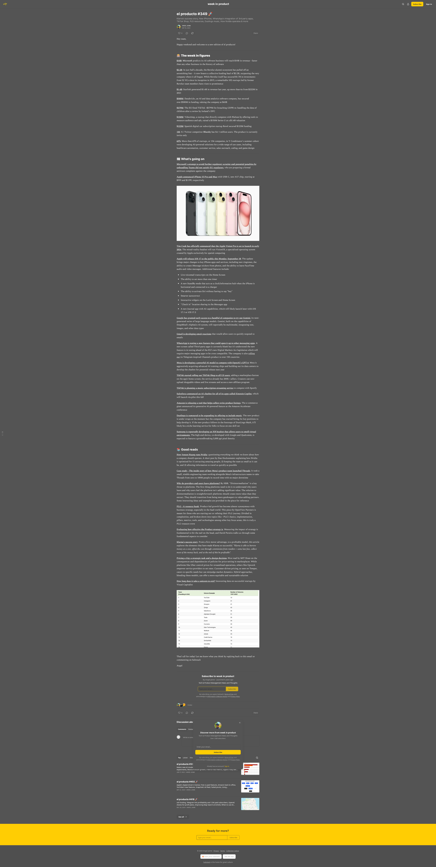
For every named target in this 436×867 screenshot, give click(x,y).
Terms (222, 851)
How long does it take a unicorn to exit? (196, 581)
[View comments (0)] (187, 33)
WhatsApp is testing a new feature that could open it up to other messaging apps (216, 343)
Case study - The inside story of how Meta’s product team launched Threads (213, 470)
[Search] (403, 4)
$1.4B (179, 89)
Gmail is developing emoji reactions (194, 334)
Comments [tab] (182, 729)
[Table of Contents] (2, 433)
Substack (206, 862)
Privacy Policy (235, 760)
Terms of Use (229, 757)
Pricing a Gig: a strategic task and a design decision (202, 558)
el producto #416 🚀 (187, 799)
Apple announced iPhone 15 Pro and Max (197, 177)
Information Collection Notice (217, 760)
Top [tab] (179, 758)
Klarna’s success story (187, 542)
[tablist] (186, 729)
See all (181, 817)
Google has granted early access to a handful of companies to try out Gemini (213, 318)
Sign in (429, 4)
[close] (240, 723)
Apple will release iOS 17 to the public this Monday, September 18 (209, 258)
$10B (179, 60)
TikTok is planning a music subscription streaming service (205, 388)
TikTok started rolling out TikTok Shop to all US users (203, 375)
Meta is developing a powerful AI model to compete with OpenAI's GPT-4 (213, 362)
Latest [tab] (185, 758)
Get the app (229, 856)
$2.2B (179, 70)
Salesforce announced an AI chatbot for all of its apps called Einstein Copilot (214, 393)
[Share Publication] (408, 4)
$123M (180, 126)
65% (179, 141)
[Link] (173, 55)
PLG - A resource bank (188, 506)
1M (178, 132)
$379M (180, 108)
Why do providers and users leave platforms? (198, 483)
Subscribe (417, 4)
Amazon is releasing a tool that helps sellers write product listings (209, 403)
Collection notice (232, 851)
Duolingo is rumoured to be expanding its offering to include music (209, 415)
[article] (218, 769)
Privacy (216, 851)
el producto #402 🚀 (187, 781)
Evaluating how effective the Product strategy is (200, 529)
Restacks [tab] (191, 729)
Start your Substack (212, 856)
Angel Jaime (186, 25)
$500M (180, 98)
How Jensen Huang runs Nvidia (192, 454)
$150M (180, 117)
